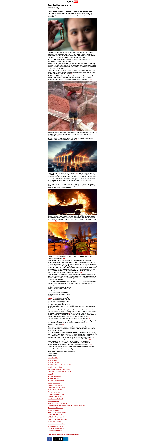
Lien (91, 79)
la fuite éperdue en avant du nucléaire (59, 369)
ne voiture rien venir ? (54, 362)
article (76, 173)
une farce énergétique (54, 376)
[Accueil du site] (72, 3)
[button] (49, 439)
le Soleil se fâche (53, 358)
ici (89, 318)
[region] (84, 295)
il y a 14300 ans (52, 360)
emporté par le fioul (53, 378)
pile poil (50, 374)
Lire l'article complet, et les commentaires (63, 435)
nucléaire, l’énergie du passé (56, 380)
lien (72, 74)
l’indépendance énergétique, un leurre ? (59, 371)
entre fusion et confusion (55, 367)
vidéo (63, 325)
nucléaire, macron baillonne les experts (59, 365)
